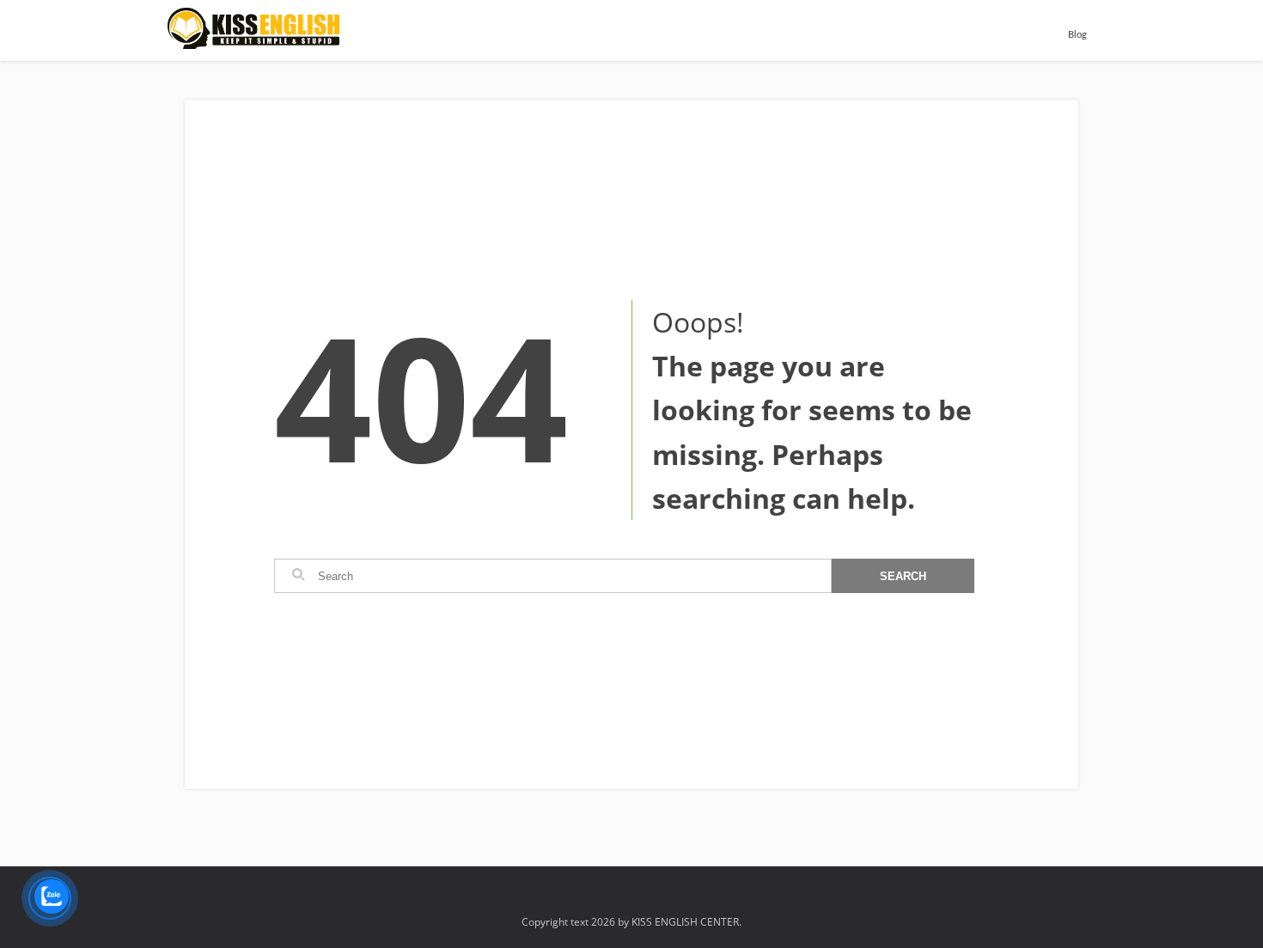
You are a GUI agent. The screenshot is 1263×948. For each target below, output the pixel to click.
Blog (1077, 35)
